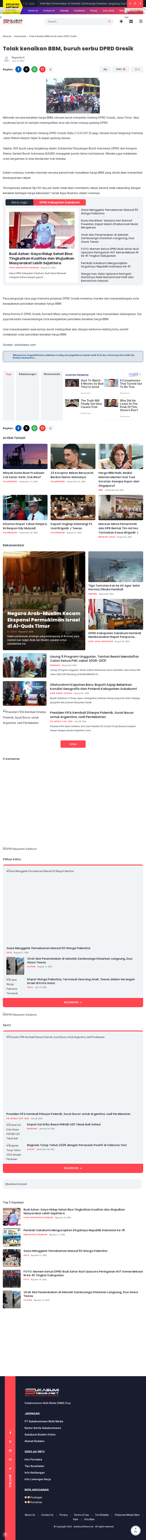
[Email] (42, 69)
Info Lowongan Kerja (38, 1479)
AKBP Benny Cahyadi (61, 693)
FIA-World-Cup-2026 (61, 721)
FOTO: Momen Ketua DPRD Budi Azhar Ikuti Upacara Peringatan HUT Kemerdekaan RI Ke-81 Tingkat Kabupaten (110, 252)
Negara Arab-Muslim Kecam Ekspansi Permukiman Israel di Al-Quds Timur (43, 619)
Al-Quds (12, 632)
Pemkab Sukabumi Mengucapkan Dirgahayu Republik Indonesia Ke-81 (106, 265)
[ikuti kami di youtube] (10, 1459)
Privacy (93, 10)
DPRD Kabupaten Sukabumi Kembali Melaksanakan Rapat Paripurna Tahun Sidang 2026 (114, 635)
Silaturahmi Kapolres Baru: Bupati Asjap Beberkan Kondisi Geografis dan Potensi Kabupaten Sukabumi (93, 686)
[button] (119, 83)
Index (73, 744)
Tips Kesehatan (34, 1466)
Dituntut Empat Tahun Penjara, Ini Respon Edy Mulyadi (25, 526)
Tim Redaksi (102, 1514)
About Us (33, 10)
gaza (9, 952)
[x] (26, 69)
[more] (50, 69)
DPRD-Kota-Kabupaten (100, 641)
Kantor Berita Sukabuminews (43, 1428)
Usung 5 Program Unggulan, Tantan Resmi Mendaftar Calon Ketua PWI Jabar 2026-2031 (94, 658)
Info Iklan (89, 1519)
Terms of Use (81, 1514)
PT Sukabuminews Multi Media (44, 1421)
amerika (92, 594)
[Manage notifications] (5, 1534)
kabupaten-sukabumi (35, 1235)
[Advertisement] (74, 1344)
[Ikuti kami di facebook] (10, 1432)
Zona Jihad (108, 10)
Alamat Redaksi (34, 1441)
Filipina (31, 967)
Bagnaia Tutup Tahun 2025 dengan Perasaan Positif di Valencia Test (77, 1145)
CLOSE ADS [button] (11, 10)
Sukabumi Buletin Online (40, 1434)
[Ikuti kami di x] (10, 1441)
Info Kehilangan (35, 1472)
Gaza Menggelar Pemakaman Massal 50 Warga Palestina (109, 211)
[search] (109, 21)
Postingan (36, 1497)
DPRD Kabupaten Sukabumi (60, 202)
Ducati (31, 1149)
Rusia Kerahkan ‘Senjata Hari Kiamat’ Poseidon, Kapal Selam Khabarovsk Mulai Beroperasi (109, 224)
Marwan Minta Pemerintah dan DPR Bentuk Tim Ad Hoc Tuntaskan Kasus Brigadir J (118, 528)
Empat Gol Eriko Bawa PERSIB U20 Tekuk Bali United (63, 1125)
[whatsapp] (34, 69)
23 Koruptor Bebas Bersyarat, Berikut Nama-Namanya (72, 475)
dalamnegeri (10, 481)
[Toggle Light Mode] (121, 21)
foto (26, 1279)
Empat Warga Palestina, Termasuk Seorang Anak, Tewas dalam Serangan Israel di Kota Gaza (81, 981)
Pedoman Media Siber (127, 1514)
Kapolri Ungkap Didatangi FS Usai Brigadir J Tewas (71, 526)
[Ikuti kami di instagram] (10, 1450)
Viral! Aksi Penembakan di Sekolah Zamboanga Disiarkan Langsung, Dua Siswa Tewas (76, 3)
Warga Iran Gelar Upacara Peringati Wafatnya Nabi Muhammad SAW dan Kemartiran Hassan (107, 277)
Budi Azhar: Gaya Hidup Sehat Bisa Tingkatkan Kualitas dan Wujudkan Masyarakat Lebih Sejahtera (41, 258)
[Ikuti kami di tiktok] (10, 1468)
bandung (55, 665)
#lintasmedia (52, 374)
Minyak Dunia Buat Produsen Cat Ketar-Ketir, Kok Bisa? (23, 475)
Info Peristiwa (33, 1459)
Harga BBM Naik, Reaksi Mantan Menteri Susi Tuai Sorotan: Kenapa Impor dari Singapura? (118, 479)
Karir (75, 1519)
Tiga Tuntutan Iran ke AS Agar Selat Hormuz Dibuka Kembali (114, 587)
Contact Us (49, 10)
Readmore (71, 1002)
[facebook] (18, 428)
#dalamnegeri (27, 374)
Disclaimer (79, 10)
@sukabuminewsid (16, 1184)
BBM (100, 490)
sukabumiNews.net (83, 1526)
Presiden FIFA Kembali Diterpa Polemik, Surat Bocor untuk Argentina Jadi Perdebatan (92, 714)
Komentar (36, 1502)
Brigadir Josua (107, 537)
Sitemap (64, 10)
